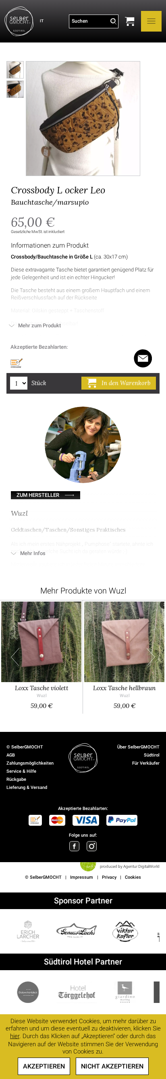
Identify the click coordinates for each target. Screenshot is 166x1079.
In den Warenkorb (126, 383)
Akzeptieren (44, 1066)
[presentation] (15, 656)
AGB (10, 755)
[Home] (18, 21)
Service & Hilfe (21, 771)
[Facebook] (74, 846)
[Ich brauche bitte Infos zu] (143, 358)
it (42, 21)
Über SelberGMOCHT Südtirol (138, 751)
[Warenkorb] (129, 21)
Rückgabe (16, 779)
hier (14, 1036)
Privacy (109, 877)
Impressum (81, 877)
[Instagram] (92, 846)
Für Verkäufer (146, 763)
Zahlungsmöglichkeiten (30, 763)
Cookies (133, 877)
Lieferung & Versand (26, 787)
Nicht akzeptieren (112, 1066)
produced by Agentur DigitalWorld (130, 866)
